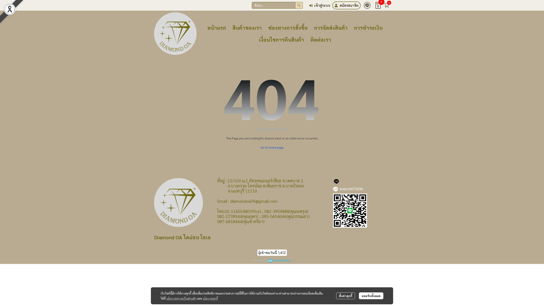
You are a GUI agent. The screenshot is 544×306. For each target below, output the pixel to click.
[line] (367, 5)
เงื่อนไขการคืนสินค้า (281, 39)
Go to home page (272, 147)
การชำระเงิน (368, 27)
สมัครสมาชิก (349, 5)
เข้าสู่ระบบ (322, 5)
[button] (277, 5)
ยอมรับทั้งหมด (371, 296)
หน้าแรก (216, 27)
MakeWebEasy (281, 260)
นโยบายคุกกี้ (210, 298)
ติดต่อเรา (320, 39)
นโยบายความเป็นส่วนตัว (181, 298)
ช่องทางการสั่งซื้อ (288, 27)
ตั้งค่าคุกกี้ (345, 296)
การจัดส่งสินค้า (331, 27)
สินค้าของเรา (247, 27)
